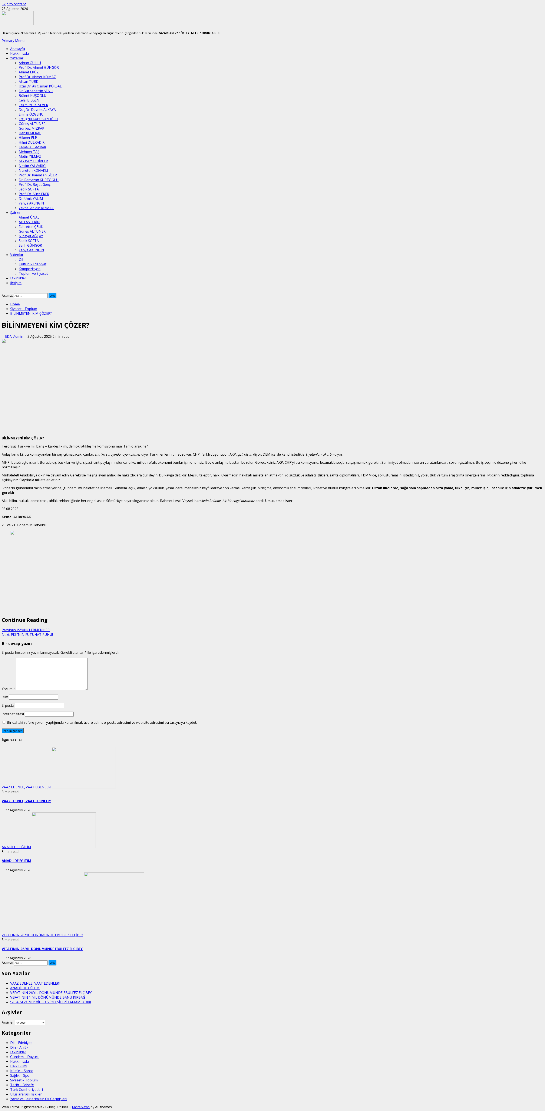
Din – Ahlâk (19, 1047)
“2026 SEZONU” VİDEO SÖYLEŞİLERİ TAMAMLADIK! (50, 1002)
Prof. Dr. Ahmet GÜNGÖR (39, 67)
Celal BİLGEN (29, 100)
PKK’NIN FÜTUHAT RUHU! (27, 634)
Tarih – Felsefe (22, 1084)
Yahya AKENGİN (31, 203)
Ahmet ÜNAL (29, 217)
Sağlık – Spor (20, 1075)
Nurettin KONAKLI (33, 170)
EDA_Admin (14, 336)
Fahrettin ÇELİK (31, 226)
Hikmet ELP (28, 137)
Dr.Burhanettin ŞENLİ (36, 91)
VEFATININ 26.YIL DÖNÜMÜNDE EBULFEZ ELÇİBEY (42, 935)
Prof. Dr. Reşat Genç (34, 184)
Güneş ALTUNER (32, 123)
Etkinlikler (18, 278)
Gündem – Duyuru (24, 1056)
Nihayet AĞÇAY (31, 236)
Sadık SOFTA (29, 189)
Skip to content (14, 4)
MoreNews (81, 1107)
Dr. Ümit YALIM (31, 198)
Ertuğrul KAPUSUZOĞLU (38, 119)
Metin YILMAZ (30, 156)
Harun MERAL (30, 133)
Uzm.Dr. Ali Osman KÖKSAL (40, 86)
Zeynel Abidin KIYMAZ (36, 208)
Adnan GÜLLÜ (30, 62)
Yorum (8, 688)
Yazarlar (16, 58)
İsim (5, 697)
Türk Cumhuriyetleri (26, 1089)
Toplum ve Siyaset (33, 273)
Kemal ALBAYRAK (32, 147)
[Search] (3, 291)
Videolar (16, 254)
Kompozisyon (29, 268)
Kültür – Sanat (21, 1070)
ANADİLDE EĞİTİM (16, 847)
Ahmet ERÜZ (29, 72)
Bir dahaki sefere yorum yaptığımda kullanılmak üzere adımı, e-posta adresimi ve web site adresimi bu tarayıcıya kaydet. (102, 722)
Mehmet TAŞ (29, 151)
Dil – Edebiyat (21, 1042)
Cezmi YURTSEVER (33, 105)
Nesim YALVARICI (32, 165)
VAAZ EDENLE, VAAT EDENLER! (26, 787)
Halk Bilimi (18, 1066)
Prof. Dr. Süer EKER (34, 194)
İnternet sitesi (13, 714)
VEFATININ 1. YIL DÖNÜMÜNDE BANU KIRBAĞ (47, 997)
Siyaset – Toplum (24, 1080)
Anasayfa (17, 48)
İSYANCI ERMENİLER (26, 630)
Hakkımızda (19, 53)
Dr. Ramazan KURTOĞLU (39, 179)
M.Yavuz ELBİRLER (33, 161)
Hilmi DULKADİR (31, 142)
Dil (21, 259)
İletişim (16, 282)
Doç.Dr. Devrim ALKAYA (37, 109)
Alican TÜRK (28, 81)
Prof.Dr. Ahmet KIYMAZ (37, 76)
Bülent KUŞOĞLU (32, 95)
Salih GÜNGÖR (30, 245)
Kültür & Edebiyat (32, 264)
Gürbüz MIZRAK (31, 128)
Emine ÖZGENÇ (31, 114)
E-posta (8, 705)
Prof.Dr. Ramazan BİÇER (38, 175)
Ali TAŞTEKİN (29, 222)
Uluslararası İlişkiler (26, 1094)
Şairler (15, 212)
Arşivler (8, 1022)
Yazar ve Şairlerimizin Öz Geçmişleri (38, 1099)
